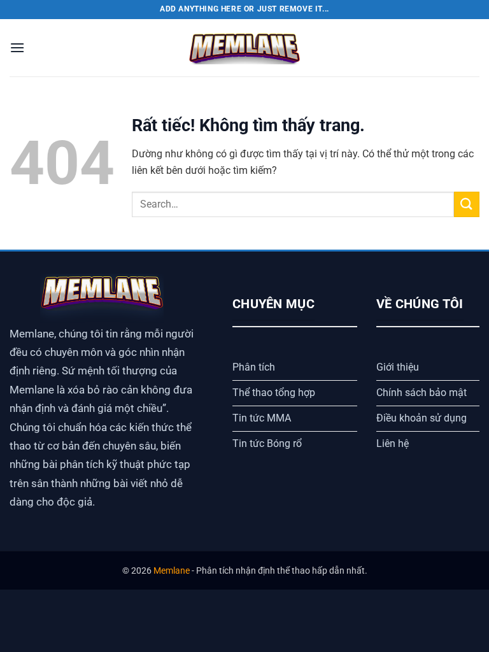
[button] (17, 47)
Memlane (171, 570)
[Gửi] (466, 204)
